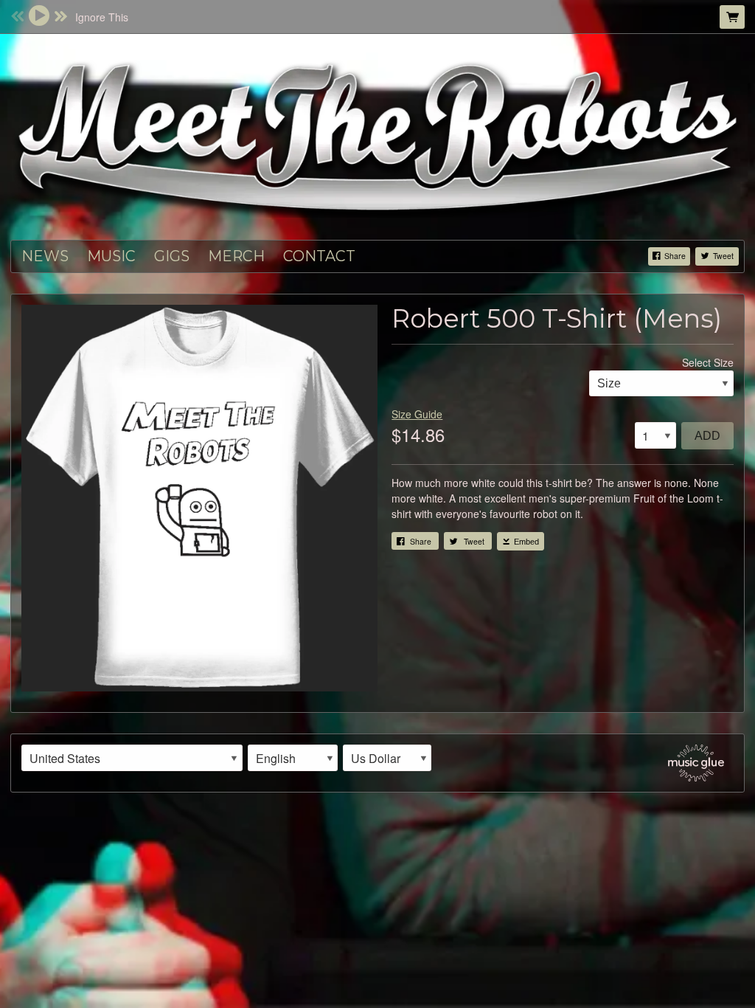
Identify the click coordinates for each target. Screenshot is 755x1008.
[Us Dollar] (387, 758)
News (45, 256)
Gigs (171, 256)
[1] (655, 435)
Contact (319, 256)
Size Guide (417, 414)
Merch (236, 256)
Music (111, 256)
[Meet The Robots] (377, 135)
